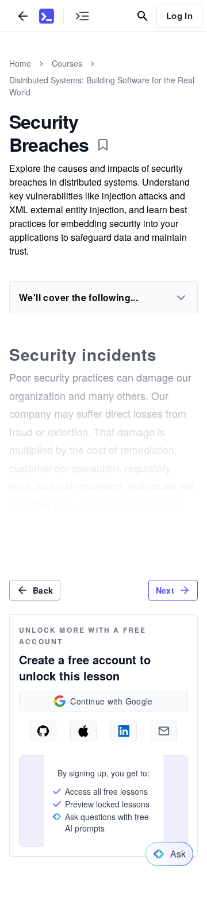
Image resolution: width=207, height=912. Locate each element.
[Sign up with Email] (164, 731)
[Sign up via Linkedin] (123, 731)
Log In (179, 15)
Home (20, 63)
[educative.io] (46, 16)
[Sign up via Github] (43, 731)
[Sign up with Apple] (83, 731)
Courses (67, 63)
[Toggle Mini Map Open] (82, 16)
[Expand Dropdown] (181, 297)
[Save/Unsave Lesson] (103, 145)
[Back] (23, 16)
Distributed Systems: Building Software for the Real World (101, 86)
